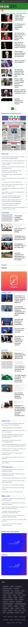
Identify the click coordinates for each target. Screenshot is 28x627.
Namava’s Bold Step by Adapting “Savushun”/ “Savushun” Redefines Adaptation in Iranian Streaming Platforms (13, 436)
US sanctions (10, 612)
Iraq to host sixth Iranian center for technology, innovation (13, 488)
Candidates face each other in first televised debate (20, 237)
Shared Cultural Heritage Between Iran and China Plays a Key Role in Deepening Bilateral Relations (14, 445)
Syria (12, 608)
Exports (17, 590)
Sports (8, 622)
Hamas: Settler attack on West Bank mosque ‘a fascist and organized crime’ (13, 185)
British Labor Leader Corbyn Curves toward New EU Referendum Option (19, 83)
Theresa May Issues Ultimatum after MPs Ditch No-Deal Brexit (20, 54)
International (22, 616)
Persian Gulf (19, 601)
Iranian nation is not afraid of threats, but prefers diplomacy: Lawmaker (13, 192)
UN (24, 610)
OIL (16, 599)
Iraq (19, 595)
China (12, 586)
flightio (4, 268)
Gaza (23, 590)
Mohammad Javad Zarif (8, 599)
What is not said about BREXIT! (19, 61)
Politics (16, 616)
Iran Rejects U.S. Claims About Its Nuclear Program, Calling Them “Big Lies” (12, 171)
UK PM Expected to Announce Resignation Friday (19, 26)
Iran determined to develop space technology (13, 485)
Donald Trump (6, 590)
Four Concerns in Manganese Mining (20, 230)
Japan (10, 597)
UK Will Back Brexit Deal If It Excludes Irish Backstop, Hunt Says (19, 73)
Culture (11, 619)
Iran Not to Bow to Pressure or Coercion (19, 330)
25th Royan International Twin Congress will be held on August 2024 (13, 481)
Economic (10, 616)
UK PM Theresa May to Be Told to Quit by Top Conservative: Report (20, 36)
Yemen (17, 612)
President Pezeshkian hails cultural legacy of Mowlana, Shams (13, 453)
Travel (13, 622)
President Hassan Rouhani (21, 603)
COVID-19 (17, 588)
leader (21, 597)
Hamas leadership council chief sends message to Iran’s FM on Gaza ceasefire (13, 208)
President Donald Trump (8, 603)
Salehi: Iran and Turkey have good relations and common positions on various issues (13, 449)
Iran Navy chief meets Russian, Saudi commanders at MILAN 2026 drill (11, 512)
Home (5, 616)
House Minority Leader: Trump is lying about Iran (13, 160)
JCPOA (15, 597)
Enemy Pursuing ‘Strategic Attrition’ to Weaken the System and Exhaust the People (14, 507)
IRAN (15, 595)
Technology (17, 619)
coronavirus (19, 586)
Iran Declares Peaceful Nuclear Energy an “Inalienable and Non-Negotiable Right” (12, 196)
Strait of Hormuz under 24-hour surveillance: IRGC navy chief (14, 520)
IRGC (24, 595)
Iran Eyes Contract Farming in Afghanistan (12, 182)
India (10, 595)
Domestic (5, 619)
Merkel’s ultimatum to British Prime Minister (18, 101)
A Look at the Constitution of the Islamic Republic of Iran (13, 179)
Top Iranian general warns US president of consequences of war (12, 524)
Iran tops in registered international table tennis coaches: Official (13, 163)
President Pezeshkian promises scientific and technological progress (13, 470)
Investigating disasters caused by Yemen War (19, 245)
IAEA (5, 595)
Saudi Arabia (6, 608)
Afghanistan (6, 586)
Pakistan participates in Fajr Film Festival (12, 427)
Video (20, 622)
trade (23, 608)
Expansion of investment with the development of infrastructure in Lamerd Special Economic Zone (19, 410)
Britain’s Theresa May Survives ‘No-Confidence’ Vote (20, 91)
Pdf (17, 622)
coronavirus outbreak (8, 588)
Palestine (5, 601)
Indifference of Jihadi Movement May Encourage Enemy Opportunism (13, 167)
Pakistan (21, 599)
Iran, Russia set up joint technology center (12, 491)
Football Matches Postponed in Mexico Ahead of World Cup (13, 189)
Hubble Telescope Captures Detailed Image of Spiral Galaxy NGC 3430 (13, 474)
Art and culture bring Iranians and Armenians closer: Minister (13, 462)
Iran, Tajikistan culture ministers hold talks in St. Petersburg (13, 458)
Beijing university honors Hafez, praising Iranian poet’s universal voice (13, 431)
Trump (5, 610)
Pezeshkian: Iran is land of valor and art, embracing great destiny (12, 441)
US (4, 612)
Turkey (10, 610)
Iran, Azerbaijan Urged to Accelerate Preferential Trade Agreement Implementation (13, 157)
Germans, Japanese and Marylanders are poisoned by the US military (19, 256)
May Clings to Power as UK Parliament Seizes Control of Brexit (20, 45)
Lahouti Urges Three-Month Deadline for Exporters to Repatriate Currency (11, 204)
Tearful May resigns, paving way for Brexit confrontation (19, 17)
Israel (5, 597)
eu (12, 590)
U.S (16, 610)
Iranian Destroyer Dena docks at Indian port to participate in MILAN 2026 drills (13, 516)
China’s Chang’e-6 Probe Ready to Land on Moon (14, 478)
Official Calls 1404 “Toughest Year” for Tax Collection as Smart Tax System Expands (12, 200)
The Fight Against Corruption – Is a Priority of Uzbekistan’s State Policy (20, 379)
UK (20, 610)
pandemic (12, 601)
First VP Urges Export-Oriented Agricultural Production (12, 175)
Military (23, 619)
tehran (18, 608)
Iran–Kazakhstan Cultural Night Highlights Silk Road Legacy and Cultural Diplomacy (13, 424)
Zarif (22, 612)
